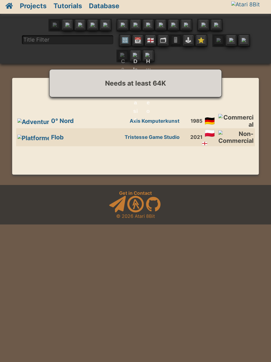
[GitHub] (153, 211)
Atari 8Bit (145, 216)
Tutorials (67, 6)
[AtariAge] (135, 211)
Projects (33, 6)
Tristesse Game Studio (152, 137)
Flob (57, 137)
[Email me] (117, 211)
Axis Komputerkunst (154, 121)
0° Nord (62, 121)
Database (104, 6)
